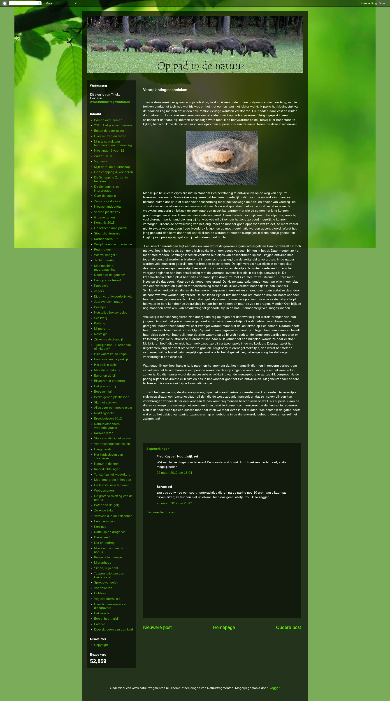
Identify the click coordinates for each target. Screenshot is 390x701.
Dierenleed (102, 537)
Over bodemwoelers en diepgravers (111, 606)
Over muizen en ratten (110, 136)
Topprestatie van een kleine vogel (109, 575)
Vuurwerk (100, 161)
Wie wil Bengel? (105, 255)
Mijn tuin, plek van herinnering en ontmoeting (113, 143)
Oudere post (288, 627)
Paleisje (99, 624)
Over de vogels (105, 195)
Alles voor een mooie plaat (113, 407)
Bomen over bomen (108, 120)
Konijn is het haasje (108, 557)
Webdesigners (104, 490)
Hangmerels (102, 449)
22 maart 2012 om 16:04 (174, 472)
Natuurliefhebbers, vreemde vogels (107, 425)
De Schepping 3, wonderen (113, 172)
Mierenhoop (102, 562)
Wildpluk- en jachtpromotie (113, 244)
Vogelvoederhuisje (107, 598)
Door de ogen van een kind (113, 629)
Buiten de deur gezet (109, 130)
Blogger (274, 688)
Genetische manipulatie (111, 228)
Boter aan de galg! (107, 505)
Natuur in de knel (106, 463)
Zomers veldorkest (107, 201)
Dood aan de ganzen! (109, 275)
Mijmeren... (102, 328)
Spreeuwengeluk (106, 582)
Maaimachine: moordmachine (105, 267)
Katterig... (101, 323)
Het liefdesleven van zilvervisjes (108, 456)
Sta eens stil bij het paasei (112, 438)
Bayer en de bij (105, 375)
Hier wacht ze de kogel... (111, 354)
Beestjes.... (102, 307)
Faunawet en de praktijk (111, 359)
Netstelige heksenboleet (111, 312)
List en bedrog (104, 542)
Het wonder (102, 613)
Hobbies (100, 593)
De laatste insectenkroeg (112, 485)
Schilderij (100, 318)
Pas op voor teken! (107, 280)
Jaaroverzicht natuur (108, 301)
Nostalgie (100, 334)
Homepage (224, 627)
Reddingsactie (104, 413)
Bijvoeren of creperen (109, 380)
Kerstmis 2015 (104, 222)
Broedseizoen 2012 (108, 418)
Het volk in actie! (106, 364)
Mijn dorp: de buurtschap (112, 167)
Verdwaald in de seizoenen (113, 516)
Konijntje (100, 526)
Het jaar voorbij (105, 386)
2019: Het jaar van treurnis (113, 125)
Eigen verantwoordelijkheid (113, 296)
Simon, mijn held (106, 568)
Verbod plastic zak (107, 212)
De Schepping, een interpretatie (107, 188)
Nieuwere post (157, 627)
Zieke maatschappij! (108, 339)
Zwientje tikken (104, 510)
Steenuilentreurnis (107, 233)
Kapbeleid (101, 285)
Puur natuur (102, 249)
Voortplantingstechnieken (112, 443)
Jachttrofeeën (104, 260)
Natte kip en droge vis (109, 532)
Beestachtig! (103, 391)
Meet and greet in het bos (112, 479)
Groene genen (104, 217)
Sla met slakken (105, 402)
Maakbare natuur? (107, 370)
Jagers (99, 291)
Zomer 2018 (103, 156)
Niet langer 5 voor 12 (109, 150)
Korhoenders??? (106, 239)
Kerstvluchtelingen (107, 469)
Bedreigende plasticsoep (111, 397)
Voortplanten (103, 588)
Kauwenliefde (103, 433)
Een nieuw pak (104, 521)
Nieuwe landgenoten (108, 206)
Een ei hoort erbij (106, 618)
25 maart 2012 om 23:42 (174, 503)
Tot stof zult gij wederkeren (113, 474)
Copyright (101, 645)
